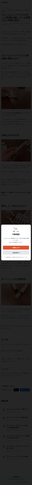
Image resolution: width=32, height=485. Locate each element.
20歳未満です (16, 252)
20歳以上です (16, 247)
